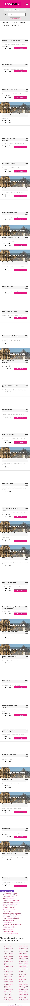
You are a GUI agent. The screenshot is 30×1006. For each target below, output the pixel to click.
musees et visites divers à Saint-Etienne (23, 979)
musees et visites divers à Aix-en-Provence (23, 974)
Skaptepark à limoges (9, 926)
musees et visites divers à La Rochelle (8, 986)
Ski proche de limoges (9, 927)
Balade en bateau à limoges (10, 895)
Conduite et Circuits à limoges (11, 902)
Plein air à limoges (8, 922)
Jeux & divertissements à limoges (12, 913)
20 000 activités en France (15, 1005)
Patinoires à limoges (8, 920)
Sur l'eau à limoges (8, 931)
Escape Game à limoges (9, 909)
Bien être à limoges (8, 896)
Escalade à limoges (8, 907)
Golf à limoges (7, 911)
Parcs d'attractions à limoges (11, 918)
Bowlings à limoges (8, 898)
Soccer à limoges (8, 929)
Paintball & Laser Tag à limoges (11, 916)
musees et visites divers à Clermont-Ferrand (23, 969)
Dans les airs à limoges (9, 906)
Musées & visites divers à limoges (12, 915)
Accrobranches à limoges (10, 893)
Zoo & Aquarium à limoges (10, 933)
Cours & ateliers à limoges (10, 904)
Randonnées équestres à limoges (12, 924)
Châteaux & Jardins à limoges (11, 900)
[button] (26, 4)
